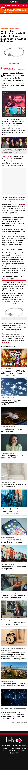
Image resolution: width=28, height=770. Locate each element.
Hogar (17, 748)
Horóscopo (14, 753)
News (4, 746)
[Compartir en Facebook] (14, 63)
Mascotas (16, 751)
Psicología (7, 751)
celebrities (5, 343)
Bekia (13, 5)
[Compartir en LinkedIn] (17, 63)
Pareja (24, 746)
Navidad (23, 204)
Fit (20, 746)
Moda (25, 5)
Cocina (11, 748)
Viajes (23, 751)
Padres (5, 748)
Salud (23, 748)
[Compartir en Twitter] (10, 63)
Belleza (15, 746)
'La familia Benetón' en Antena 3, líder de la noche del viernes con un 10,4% (15, 10)
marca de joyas (9, 156)
